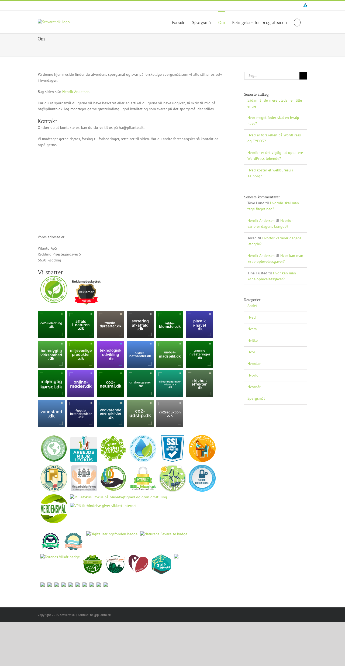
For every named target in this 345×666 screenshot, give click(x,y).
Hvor (251, 352)
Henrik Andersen (75, 91)
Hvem (252, 328)
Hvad (251, 317)
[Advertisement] (130, 191)
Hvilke (252, 340)
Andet (252, 305)
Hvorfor (253, 375)
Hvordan (254, 363)
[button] (297, 22)
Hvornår (254, 386)
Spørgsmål (256, 398)
